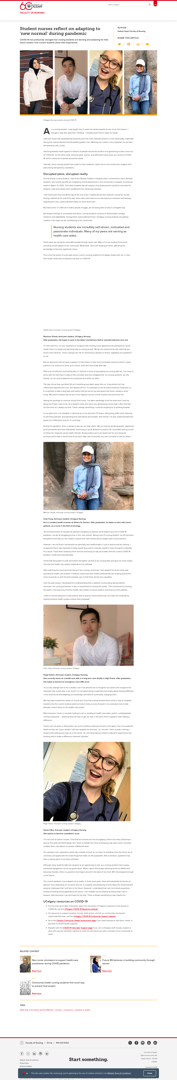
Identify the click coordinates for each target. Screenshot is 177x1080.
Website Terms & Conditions (119, 1073)
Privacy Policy (24, 1063)
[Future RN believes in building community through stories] (95, 964)
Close (149, 1073)
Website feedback (26, 1066)
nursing (58, 1010)
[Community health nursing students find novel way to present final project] (25, 986)
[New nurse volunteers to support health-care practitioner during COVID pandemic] (25, 964)
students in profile (82, 1010)
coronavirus (68, 1010)
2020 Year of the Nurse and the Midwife (36, 1010)
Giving (49, 1042)
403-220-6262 (62, 1042)
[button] (121, 43)
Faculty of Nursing (32, 12)
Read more (36, 971)
